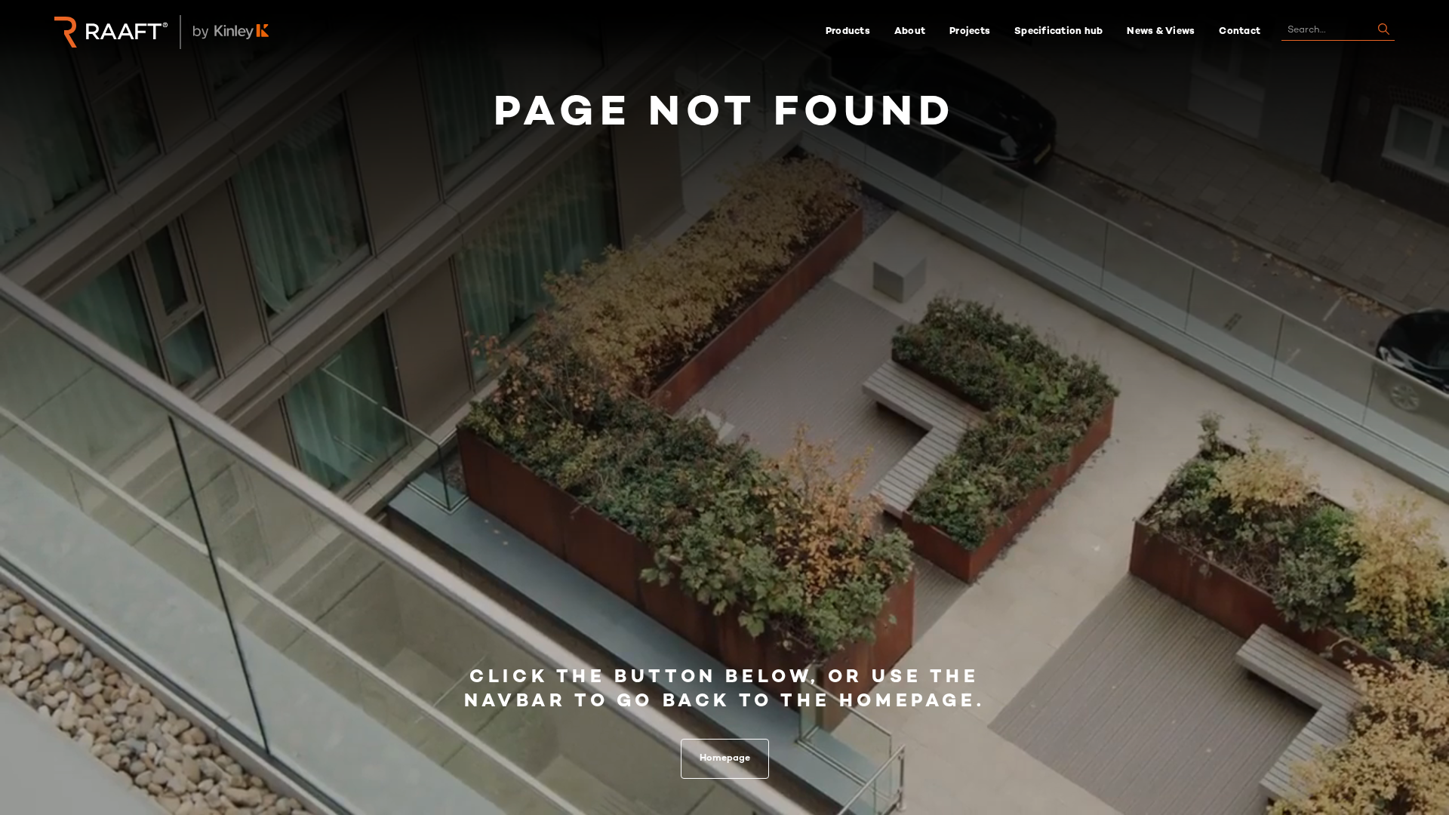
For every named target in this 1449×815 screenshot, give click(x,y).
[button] (848, 32)
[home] (111, 32)
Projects (969, 31)
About (909, 31)
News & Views (1161, 31)
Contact (1239, 31)
